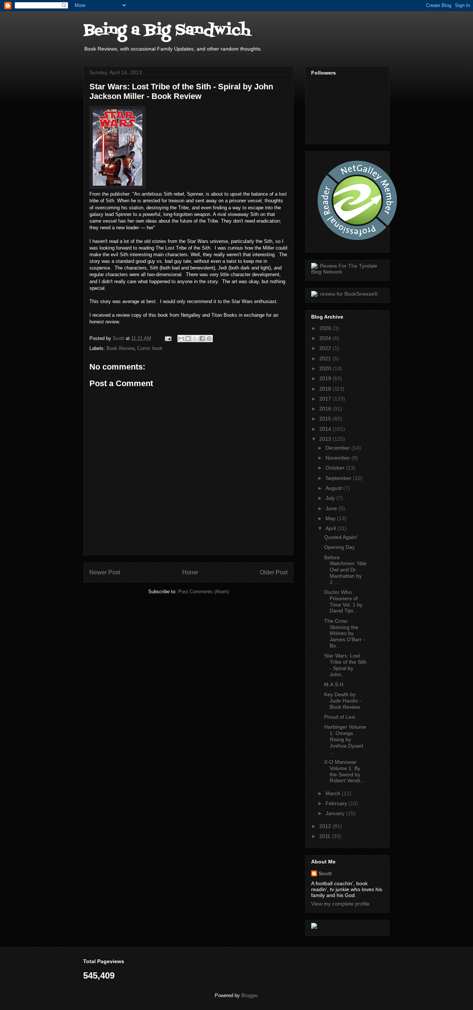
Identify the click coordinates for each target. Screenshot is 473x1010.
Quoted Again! (340, 537)
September (339, 478)
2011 (325, 836)
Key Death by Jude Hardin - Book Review (342, 700)
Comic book (150, 348)
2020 (326, 368)
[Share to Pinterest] (209, 338)
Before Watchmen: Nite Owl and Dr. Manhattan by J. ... (345, 569)
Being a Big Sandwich (167, 30)
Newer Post (104, 572)
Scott (325, 873)
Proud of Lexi (339, 717)
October (336, 468)
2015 (326, 419)
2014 (326, 429)
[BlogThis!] (188, 338)
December (338, 448)
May (331, 518)
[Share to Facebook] (202, 338)
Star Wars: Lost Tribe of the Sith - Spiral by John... (345, 665)
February (337, 803)
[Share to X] (195, 338)
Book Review (120, 348)
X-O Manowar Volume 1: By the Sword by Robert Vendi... (344, 771)
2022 (326, 348)
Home (190, 572)
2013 (326, 439)
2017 (326, 399)
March (334, 793)
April (331, 528)
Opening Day (339, 547)
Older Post (273, 572)
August (334, 488)
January (336, 813)
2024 (326, 338)
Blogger (249, 995)
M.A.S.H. (334, 684)
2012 (326, 826)
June (332, 508)
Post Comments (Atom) (203, 591)
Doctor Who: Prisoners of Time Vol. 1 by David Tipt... (343, 601)
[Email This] (181, 338)
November (338, 458)
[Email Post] (167, 338)
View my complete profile (340, 904)
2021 (326, 358)
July (331, 498)
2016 (326, 409)
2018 (326, 389)
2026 (326, 328)
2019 (326, 378)
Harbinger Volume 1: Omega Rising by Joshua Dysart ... (345, 739)
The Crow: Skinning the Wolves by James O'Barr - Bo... (344, 633)
